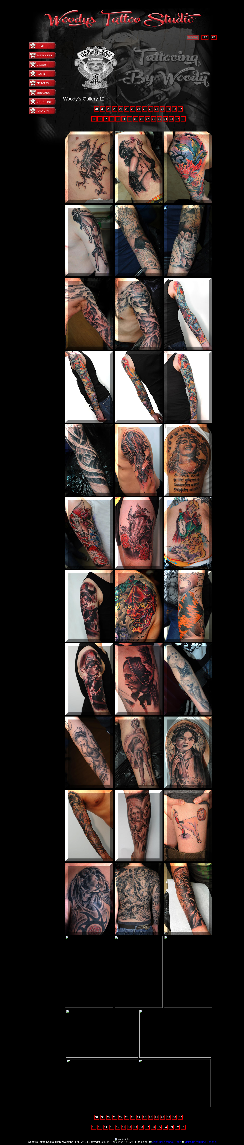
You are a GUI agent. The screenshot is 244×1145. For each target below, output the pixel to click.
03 (171, 119)
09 (135, 119)
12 (117, 119)
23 (144, 109)
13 (111, 119)
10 (129, 119)
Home (40, 46)
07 (147, 119)
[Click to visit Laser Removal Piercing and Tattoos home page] (122, 28)
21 (156, 109)
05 (159, 119)
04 (165, 119)
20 (162, 109)
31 (96, 109)
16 (93, 119)
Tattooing (44, 55)
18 (174, 109)
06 (153, 119)
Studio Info (45, 101)
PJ (213, 37)
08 (141, 119)
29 (108, 109)
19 (168, 109)
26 (126, 109)
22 (150, 109)
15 (99, 119)
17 (180, 109)
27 (120, 109)
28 (114, 109)
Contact (43, 111)
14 (105, 119)
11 (123, 119)
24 (138, 109)
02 (177, 119)
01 (183, 119)
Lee (205, 37)
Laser (41, 74)
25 (132, 109)
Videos (41, 64)
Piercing (43, 83)
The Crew (43, 92)
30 (102, 109)
